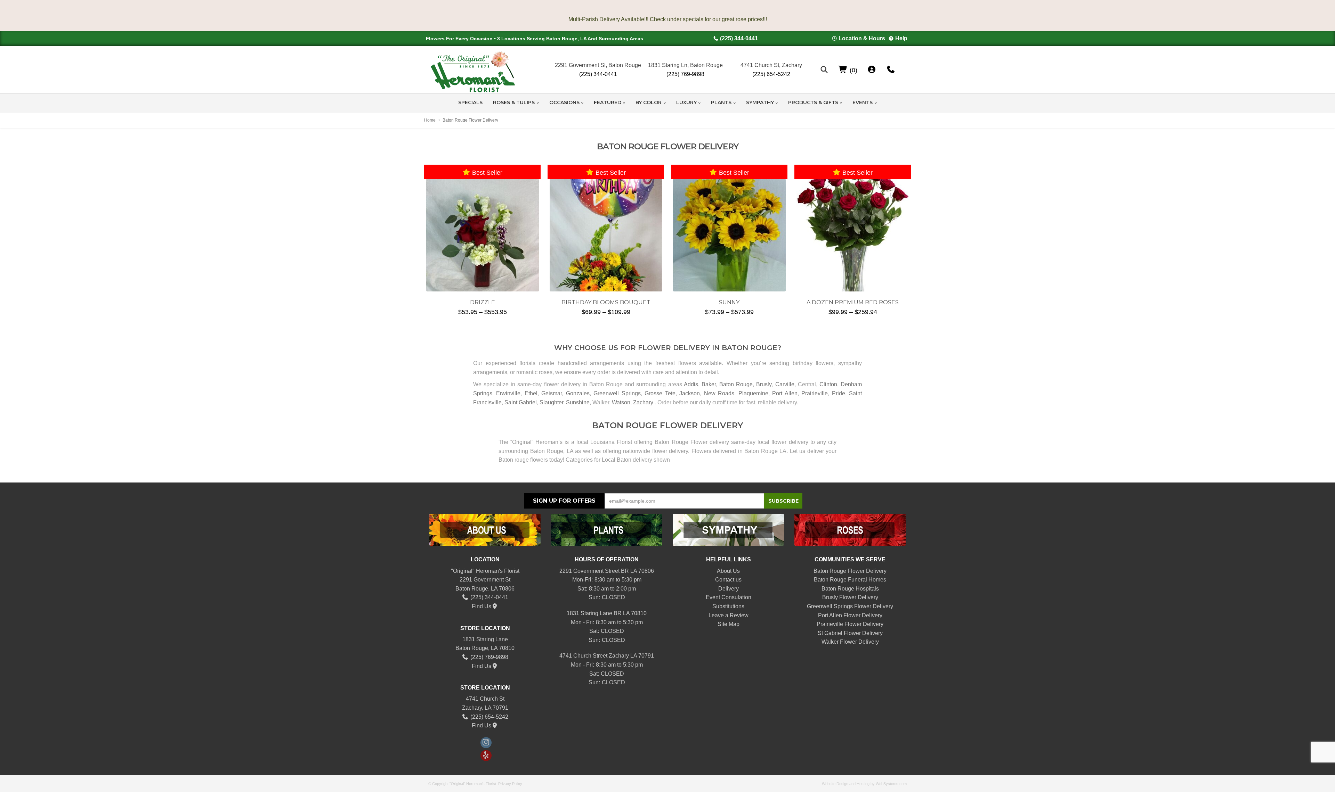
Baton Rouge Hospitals (850, 589)
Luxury (686, 102)
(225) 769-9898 (685, 74)
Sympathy (760, 102)
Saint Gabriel (520, 402)
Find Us (481, 606)
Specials (470, 102)
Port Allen (784, 393)
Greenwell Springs (616, 393)
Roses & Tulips (514, 102)
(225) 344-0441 (739, 38)
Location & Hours (862, 38)
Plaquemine (753, 393)
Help (901, 38)
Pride (838, 393)
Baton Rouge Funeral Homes (850, 580)
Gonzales (578, 393)
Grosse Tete (660, 393)
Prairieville (814, 393)
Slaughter (551, 402)
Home (430, 120)
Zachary (643, 402)
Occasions (564, 102)
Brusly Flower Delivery (850, 597)
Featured (607, 102)
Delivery (728, 589)
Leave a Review (729, 615)
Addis (691, 384)
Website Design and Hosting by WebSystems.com (864, 784)
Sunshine (578, 402)
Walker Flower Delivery (850, 642)
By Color (649, 102)
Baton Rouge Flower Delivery (850, 571)
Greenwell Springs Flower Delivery (850, 606)
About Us (728, 571)
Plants (721, 102)
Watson (621, 402)
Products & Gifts (813, 102)
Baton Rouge (736, 384)
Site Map (728, 624)
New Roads (719, 393)
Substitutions (728, 606)
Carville (784, 384)
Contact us (728, 580)
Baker (709, 384)
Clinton (828, 384)
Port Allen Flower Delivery (850, 615)
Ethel (531, 393)
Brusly (763, 384)
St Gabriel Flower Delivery (850, 633)
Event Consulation (728, 597)
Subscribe (783, 501)
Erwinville (508, 393)
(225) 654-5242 (771, 74)
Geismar (551, 393)
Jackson (689, 393)
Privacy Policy (510, 784)
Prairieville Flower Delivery (850, 624)
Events (862, 102)
